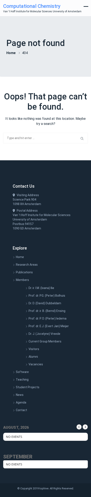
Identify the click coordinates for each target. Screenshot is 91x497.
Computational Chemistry (32, 6)
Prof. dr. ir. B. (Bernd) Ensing (47, 311)
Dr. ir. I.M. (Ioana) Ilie (41, 288)
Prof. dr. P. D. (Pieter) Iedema (47, 318)
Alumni (33, 356)
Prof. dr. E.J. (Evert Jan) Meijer (49, 326)
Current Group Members (45, 341)
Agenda (21, 402)
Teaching (22, 379)
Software (22, 372)
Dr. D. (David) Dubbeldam (45, 303)
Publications (24, 272)
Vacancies (36, 364)
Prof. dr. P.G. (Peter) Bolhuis (47, 295)
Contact (21, 410)
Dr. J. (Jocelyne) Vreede (44, 333)
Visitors (34, 349)
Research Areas (27, 264)
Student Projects (27, 387)
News (19, 394)
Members (22, 280)
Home (11, 53)
